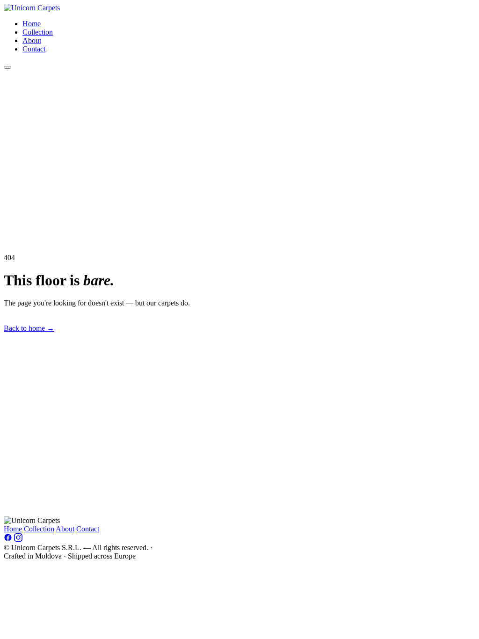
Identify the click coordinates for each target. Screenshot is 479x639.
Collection (37, 32)
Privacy (165, 548)
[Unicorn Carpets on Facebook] (8, 539)
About (31, 40)
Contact (33, 49)
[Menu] (7, 67)
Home (31, 24)
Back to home (29, 328)
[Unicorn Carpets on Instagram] (18, 539)
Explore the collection (94, 328)
